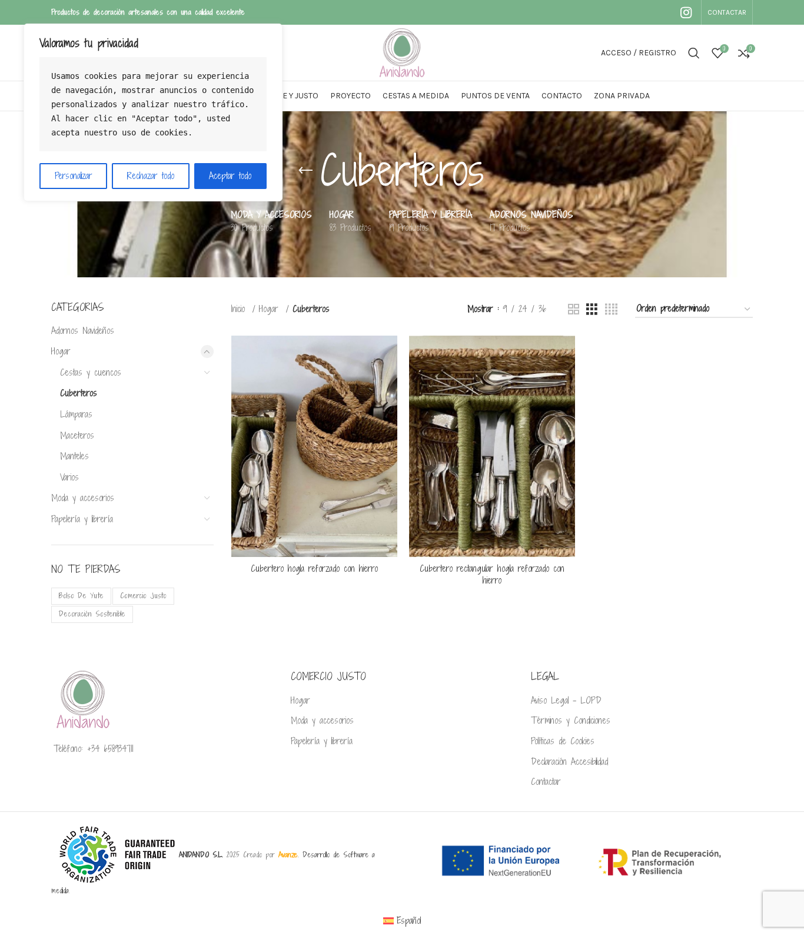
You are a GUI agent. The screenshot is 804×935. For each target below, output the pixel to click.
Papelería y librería (82, 519)
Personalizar (73, 176)
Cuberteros (78, 393)
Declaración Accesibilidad (569, 762)
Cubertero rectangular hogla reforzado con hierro (492, 574)
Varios (69, 477)
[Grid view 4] (611, 309)
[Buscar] (694, 53)
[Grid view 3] (591, 309)
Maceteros (77, 435)
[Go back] (305, 171)
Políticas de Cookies (562, 741)
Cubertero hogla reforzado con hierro (314, 568)
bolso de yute (81, 596)
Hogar (61, 351)
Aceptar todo (230, 176)
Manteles (74, 456)
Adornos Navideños (82, 330)
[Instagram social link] (686, 12)
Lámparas (76, 414)
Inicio (240, 309)
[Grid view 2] (573, 309)
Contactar (546, 782)
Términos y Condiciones (570, 721)
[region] (153, 112)
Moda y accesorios (82, 498)
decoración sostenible (92, 614)
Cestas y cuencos (90, 372)
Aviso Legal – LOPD (566, 701)
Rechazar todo (150, 176)
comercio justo (143, 596)
